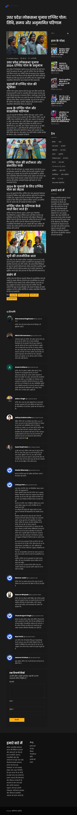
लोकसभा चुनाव (23, 295)
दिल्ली (54, 162)
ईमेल (11, 709)
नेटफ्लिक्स (55, 174)
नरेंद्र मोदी (61, 162)
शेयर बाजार (55, 146)
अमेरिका (54, 170)
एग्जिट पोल (34, 295)
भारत (60, 142)
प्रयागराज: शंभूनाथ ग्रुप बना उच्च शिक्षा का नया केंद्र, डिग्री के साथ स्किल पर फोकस (60, 67)
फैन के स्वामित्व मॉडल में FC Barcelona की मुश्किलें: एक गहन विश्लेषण (60, 83)
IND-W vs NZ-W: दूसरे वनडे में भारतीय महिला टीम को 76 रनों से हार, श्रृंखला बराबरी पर (60, 99)
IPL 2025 (60, 179)
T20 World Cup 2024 (58, 166)
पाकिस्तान (54, 150)
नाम (10, 701)
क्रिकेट (54, 142)
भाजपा (53, 154)
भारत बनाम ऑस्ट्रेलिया (58, 183)
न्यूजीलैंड (60, 154)
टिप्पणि (11, 682)
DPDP (31, 762)
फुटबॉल (63, 146)
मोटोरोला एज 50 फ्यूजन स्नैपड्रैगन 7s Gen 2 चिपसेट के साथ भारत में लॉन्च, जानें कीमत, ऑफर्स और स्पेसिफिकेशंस (60, 117)
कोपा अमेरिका (65, 174)
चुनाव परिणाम (12, 299)
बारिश (53, 179)
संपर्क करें (32, 759)
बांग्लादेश (65, 158)
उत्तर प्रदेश (13, 295)
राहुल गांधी (62, 170)
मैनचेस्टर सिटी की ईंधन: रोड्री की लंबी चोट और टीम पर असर (60, 52)
